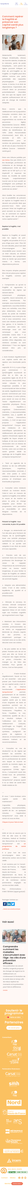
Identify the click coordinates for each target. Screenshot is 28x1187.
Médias (13, 1178)
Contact (4, 1178)
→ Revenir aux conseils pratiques (11, 909)
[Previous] (5, 948)
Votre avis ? (17, 1184)
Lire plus (5, 990)
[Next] (23, 948)
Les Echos (6, 160)
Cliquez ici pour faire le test (12, 822)
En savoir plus (14, 1028)
